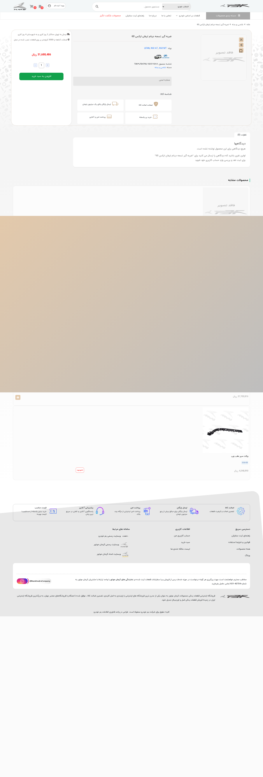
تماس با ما (166, 15)
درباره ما (153, 15)
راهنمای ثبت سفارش (135, 15)
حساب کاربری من (182, 535)
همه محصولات (243, 549)
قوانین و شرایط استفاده (239, 542)
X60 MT (163, 48)
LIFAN (147, 48)
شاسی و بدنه (237, 24)
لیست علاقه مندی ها (180, 549)
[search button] (97, 6)
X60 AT (154, 48)
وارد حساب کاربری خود (212, 160)
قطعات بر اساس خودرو (189, 15)
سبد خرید (185, 542)
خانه (248, 24)
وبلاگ (247, 555)
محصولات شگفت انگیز (110, 15)
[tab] (242, 134)
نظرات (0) (242, 134)
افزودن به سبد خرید (41, 76)
